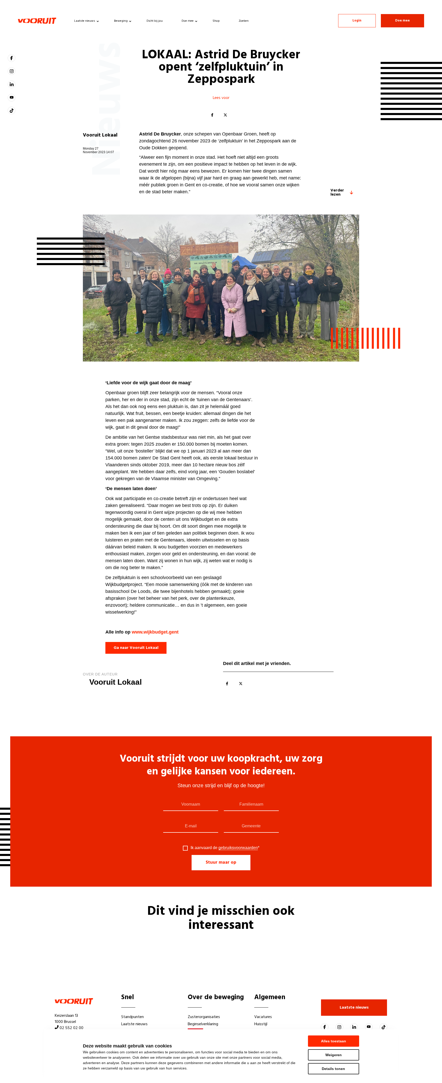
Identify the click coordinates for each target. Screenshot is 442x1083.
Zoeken (244, 21)
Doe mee (188, 21)
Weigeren (333, 1055)
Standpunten (132, 1017)
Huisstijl (260, 1024)
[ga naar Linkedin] (11, 84)
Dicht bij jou (155, 21)
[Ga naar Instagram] (11, 71)
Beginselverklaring (203, 1024)
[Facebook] (212, 115)
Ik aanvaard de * (225, 848)
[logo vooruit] (37, 21)
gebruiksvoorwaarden (238, 847)
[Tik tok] (11, 110)
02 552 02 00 (71, 1028)
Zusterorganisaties (204, 1017)
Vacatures (263, 1017)
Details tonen (333, 1069)
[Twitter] (225, 115)
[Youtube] (11, 97)
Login (356, 20)
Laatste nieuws (84, 21)
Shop (216, 21)
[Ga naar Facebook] (11, 58)
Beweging (121, 21)
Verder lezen (337, 192)
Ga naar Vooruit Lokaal (136, 648)
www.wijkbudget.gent (155, 632)
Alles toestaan (333, 1041)
